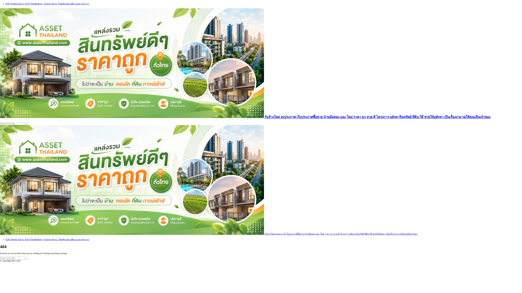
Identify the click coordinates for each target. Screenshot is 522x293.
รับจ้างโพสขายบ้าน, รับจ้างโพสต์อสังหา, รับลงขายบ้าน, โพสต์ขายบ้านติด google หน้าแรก (47, 4)
